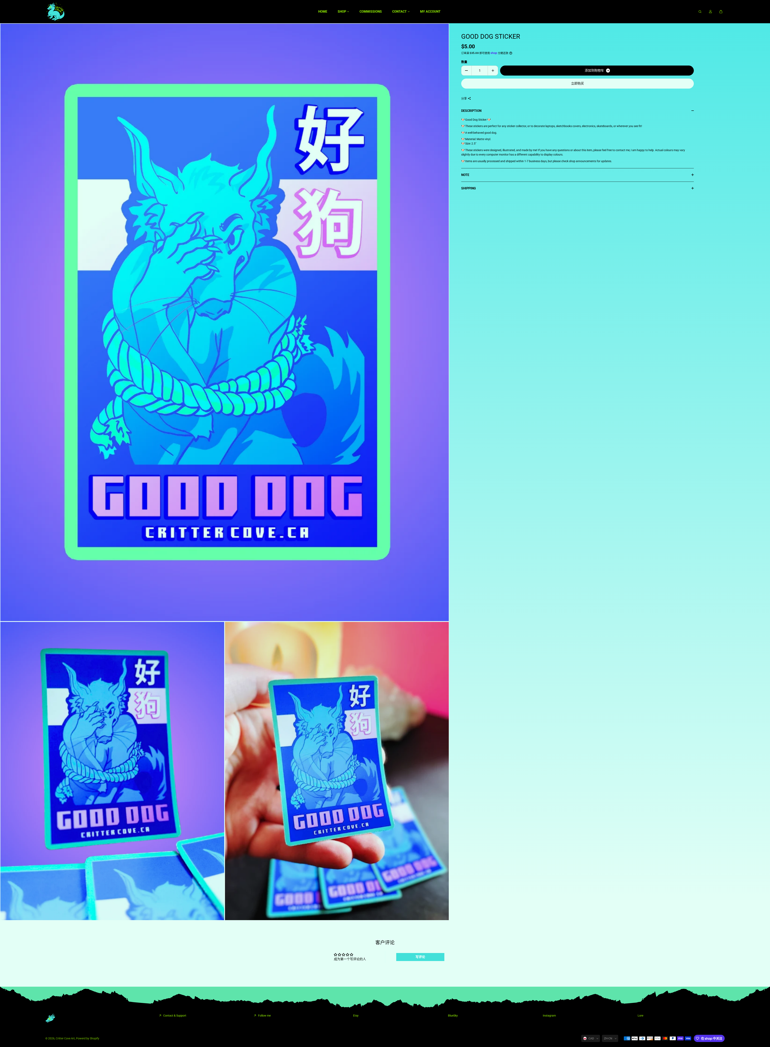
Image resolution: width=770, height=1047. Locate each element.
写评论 (420, 957)
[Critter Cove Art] (55, 11)
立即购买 (577, 83)
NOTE (465, 175)
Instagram (549, 1015)
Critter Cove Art (65, 1038)
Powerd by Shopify (87, 1038)
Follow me (264, 1015)
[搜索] (700, 11)
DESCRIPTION (471, 111)
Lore (640, 1015)
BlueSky (453, 1015)
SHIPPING (468, 188)
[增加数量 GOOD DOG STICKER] (493, 71)
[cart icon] (721, 11)
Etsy (356, 1015)
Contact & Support (174, 1015)
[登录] (710, 11)
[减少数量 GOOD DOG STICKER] (466, 71)
